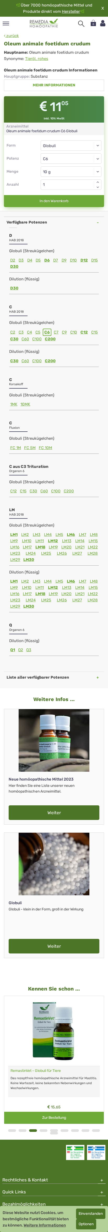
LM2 (25, 534)
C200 (50, 339)
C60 (25, 339)
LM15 (93, 541)
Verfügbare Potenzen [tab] (27, 222)
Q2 (20, 650)
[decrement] (97, 187)
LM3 (36, 534)
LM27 (77, 553)
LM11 (39, 541)
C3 (21, 332)
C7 (56, 332)
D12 (84, 260)
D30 (14, 266)
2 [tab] (22, 1130)
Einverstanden (91, 1213)
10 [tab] (54, 1133)
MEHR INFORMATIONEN (54, 85)
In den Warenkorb (54, 201)
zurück (12, 35)
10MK (25, 404)
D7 (55, 260)
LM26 (62, 553)
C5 (37, 332)
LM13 (66, 541)
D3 (21, 260)
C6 (47, 332)
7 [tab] (75, 1130)
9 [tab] (96, 1130)
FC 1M (15, 447)
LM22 (93, 547)
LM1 (14, 534)
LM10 (26, 541)
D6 (47, 260)
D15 (94, 260)
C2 (12, 332)
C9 (64, 332)
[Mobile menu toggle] (6, 24)
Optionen (86, 1224)
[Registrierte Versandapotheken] (75, 1152)
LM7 (82, 534)
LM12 (53, 541)
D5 (38, 260)
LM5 (59, 534)
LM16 (14, 547)
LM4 (48, 534)
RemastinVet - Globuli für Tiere (35, 1070)
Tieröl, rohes (36, 58)
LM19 (53, 547)
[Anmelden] (102, 23)
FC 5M (30, 447)
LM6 (71, 534)
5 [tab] (54, 1130)
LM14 (79, 541)
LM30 (28, 559)
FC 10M (45, 447)
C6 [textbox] (45, 158)
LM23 (15, 553)
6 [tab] (64, 1130)
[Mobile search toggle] (81, 23)
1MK (13, 404)
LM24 (31, 553)
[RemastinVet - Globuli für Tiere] (54, 1031)
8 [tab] (85, 1130)
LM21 (79, 547)
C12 (84, 332)
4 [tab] (43, 1130)
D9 (64, 260)
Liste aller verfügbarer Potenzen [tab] (38, 677)
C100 (37, 339)
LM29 (15, 559)
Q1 (12, 650)
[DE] (44, 23)
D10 (73, 260)
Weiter (54, 812)
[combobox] (71, 158)
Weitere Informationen (45, 1225)
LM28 (93, 553)
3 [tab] (33, 1130)
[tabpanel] (54, 1060)
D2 (12, 260)
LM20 (66, 547)
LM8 (94, 534)
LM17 (27, 547)
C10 (73, 332)
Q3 (28, 650)
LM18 (40, 547)
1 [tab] (12, 1130)
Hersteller (71, 11)
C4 (29, 332)
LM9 (14, 541)
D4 (29, 260)
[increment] (97, 182)
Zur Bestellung (54, 1117)
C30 (14, 339)
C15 (94, 332)
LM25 (46, 553)
